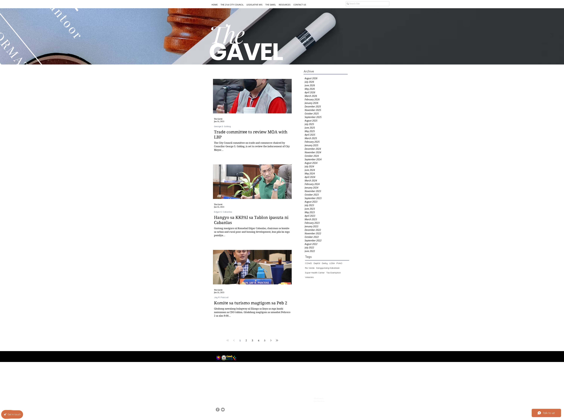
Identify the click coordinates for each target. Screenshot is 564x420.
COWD (308, 263)
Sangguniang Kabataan (328, 268)
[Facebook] (218, 409)
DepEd (317, 263)
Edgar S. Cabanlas (223, 212)
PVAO (339, 263)
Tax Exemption (333, 272)
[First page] (227, 340)
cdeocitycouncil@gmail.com (230, 397)
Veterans (309, 277)
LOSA (332, 263)
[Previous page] (233, 340)
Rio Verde (309, 268)
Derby (325, 263)
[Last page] (277, 340)
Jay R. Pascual (221, 297)
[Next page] (270, 340)
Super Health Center (315, 272)
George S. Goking (222, 126)
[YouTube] (223, 409)
